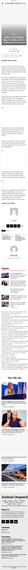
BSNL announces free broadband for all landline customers (7, 238)
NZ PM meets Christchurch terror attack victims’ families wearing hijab (20, 238)
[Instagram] (7, 521)
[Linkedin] (18, 226)
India (3, 543)
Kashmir (4, 558)
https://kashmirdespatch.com (14, 258)
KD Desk (15, 49)
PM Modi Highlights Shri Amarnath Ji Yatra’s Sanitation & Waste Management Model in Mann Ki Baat (18, 276)
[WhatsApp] (15, 226)
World (14, 34)
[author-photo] (3, 407)
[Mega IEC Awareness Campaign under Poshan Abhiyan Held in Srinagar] (5, 304)
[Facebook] (8, 226)
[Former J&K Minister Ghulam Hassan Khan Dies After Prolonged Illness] (5, 290)
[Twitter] (11, 226)
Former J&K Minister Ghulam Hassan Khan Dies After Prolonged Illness (17, 290)
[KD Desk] (14, 249)
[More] (20, 55)
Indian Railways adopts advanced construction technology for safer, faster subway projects (18, 297)
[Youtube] (16, 521)
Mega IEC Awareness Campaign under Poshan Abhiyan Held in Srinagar (17, 304)
